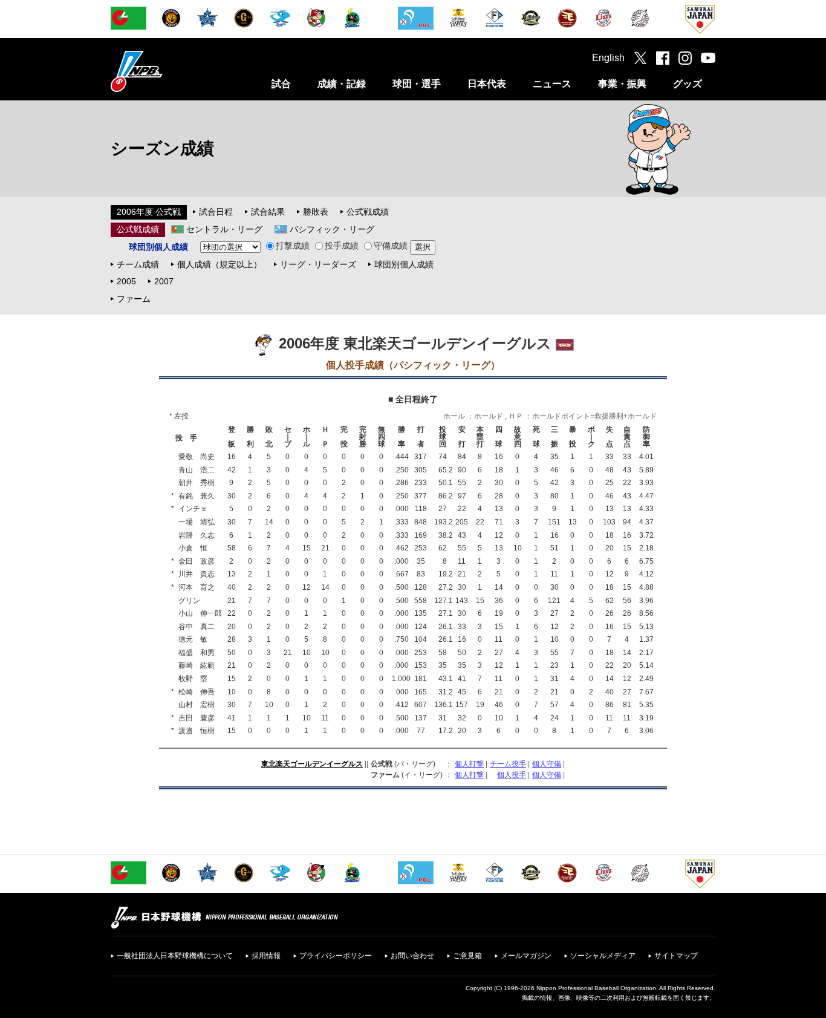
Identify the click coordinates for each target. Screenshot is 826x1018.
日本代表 (486, 84)
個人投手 (511, 775)
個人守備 (546, 764)
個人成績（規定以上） (219, 264)
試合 (281, 84)
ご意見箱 (467, 955)
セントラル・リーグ (224, 229)
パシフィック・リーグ (332, 229)
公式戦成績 (367, 212)
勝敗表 (315, 212)
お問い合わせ (412, 955)
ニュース (552, 84)
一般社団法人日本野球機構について (175, 955)
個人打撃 (469, 764)
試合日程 (216, 212)
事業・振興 (622, 84)
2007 (164, 281)
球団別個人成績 (404, 264)
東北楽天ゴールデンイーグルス (312, 764)
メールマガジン (526, 955)
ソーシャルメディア (603, 955)
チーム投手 (508, 764)
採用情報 (266, 955)
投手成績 (342, 245)
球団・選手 (416, 84)
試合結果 (268, 212)
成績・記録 (341, 84)
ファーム (134, 299)
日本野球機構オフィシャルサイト (167, 71)
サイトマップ (676, 955)
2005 (126, 281)
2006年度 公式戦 (149, 212)
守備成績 (391, 245)
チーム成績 (138, 264)
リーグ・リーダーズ (318, 264)
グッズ (687, 84)
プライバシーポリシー (335, 955)
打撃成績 (293, 245)
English (608, 58)
